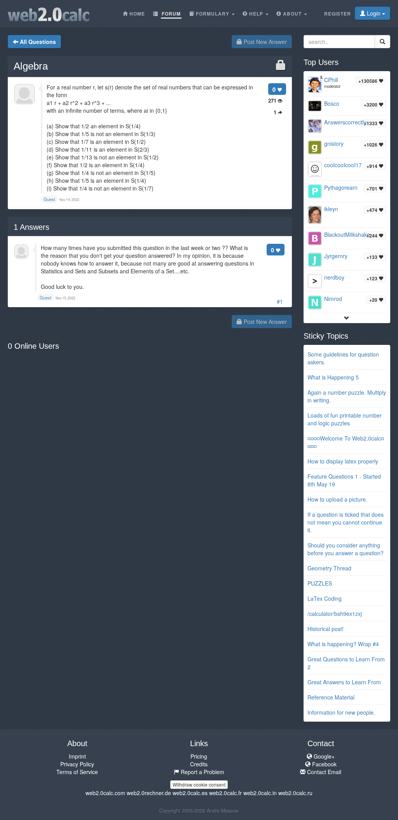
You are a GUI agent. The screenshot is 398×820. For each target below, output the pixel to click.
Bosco (331, 103)
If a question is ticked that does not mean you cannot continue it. (345, 522)
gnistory (334, 143)
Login (373, 13)
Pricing (198, 756)
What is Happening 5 (333, 377)
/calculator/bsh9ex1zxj (334, 613)
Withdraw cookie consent (199, 784)
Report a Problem (201, 772)
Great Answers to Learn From (344, 682)
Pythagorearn (341, 187)
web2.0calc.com (105, 793)
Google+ (323, 756)
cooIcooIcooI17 (343, 165)
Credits (199, 764)
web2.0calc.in (260, 793)
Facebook (324, 764)
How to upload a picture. (337, 499)
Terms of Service (77, 772)
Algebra (31, 66)
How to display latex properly (342, 461)
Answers (31, 227)
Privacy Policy (77, 764)
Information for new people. (341, 712)
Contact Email (323, 772)
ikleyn (331, 209)
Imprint (77, 756)
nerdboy (334, 277)
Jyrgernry (335, 256)
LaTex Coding (324, 598)
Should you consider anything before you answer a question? (345, 549)
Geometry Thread (329, 568)
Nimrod (333, 298)
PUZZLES (319, 583)
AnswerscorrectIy (345, 122)
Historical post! (325, 629)
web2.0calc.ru (295, 793)
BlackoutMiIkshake (347, 234)
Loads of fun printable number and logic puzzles (344, 419)
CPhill (331, 80)
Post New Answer (264, 41)
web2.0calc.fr (225, 793)
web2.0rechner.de (149, 793)
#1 (280, 301)
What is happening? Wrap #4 (343, 644)
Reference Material (330, 697)
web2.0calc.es (190, 793)
